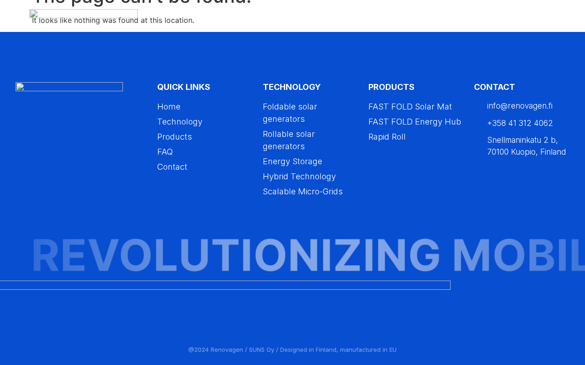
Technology (381, 21)
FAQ (489, 21)
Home (331, 21)
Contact (530, 21)
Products (437, 21)
